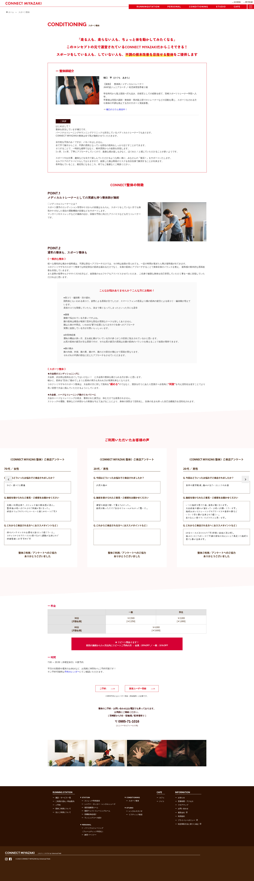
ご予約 (103, 688)
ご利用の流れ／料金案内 (64, 801)
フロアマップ (183, 805)
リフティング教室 (135, 815)
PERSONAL (174, 6)
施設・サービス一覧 (63, 798)
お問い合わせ (183, 809)
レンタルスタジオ (135, 811)
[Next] (245, 479)
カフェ (161, 798)
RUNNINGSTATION (148, 6)
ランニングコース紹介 (93, 818)
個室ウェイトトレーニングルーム (97, 811)
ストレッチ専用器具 (92, 801)
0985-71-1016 (127, 721)
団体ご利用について (63, 809)
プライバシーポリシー (186, 820)
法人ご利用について (63, 812)
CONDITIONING (198, 6)
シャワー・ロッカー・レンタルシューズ (99, 804)
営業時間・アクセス (185, 801)
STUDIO (221, 6)
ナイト (161, 801)
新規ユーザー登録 (137, 688)
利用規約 (181, 816)
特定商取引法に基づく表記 (188, 824)
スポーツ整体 (134, 801)
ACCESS (237, 2)
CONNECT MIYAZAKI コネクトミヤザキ (23, 3)
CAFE (237, 6)
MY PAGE (249, 2)
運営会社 (181, 813)
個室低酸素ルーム (91, 808)
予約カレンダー (72, 672)
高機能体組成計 (90, 814)
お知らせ (181, 798)
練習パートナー (90, 835)
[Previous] (8, 479)
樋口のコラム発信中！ (116, 109)
